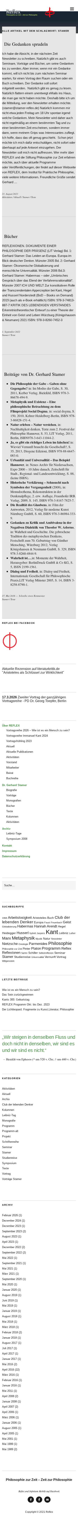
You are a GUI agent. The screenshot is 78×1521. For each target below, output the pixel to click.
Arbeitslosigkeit (20, 918)
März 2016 (8, 1374)
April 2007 (8, 1406)
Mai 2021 (7, 1268)
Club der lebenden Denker (17, 1104)
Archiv (6, 1099)
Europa (38, 922)
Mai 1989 (7, 1449)
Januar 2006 (9, 1422)
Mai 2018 (7, 1321)
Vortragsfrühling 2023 (19, 741)
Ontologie (23, 944)
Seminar (59, 952)
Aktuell (17, 197)
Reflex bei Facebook (31, 1502)
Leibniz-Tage (13, 833)
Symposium (9, 1163)
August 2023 (9, 1236)
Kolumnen (12, 816)
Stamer (26, 197)
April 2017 (8, 1353)
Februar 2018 (10, 1332)
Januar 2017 (9, 1358)
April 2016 (8, 1369)
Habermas (25, 926)
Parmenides (38, 944)
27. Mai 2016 (8, 595)
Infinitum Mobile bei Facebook (39, 1502)
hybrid (33, 933)
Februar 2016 (10, 1380)
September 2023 (12, 1231)
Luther (72, 933)
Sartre (24, 953)
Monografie (8, 1120)
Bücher (10, 236)
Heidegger (9, 933)
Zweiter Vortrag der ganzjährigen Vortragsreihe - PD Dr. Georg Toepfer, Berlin (34, 699)
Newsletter (56, 939)
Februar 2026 (10, 1215)
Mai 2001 (7, 1438)
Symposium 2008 (16, 838)
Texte (33, 197)
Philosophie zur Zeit (12, 949)
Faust (47, 922)
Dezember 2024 (11, 1220)
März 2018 (8, 1327)
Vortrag (61, 956)
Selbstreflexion (46, 953)
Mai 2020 (7, 1284)
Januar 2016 (9, 1385)
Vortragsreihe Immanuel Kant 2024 (27, 735)
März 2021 (8, 1273)
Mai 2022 (7, 1257)
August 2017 (9, 1342)
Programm (51, 948)
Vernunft (50, 956)
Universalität (37, 957)
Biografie (11, 790)
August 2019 (9, 1295)
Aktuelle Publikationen (19, 751)
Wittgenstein (8, 961)
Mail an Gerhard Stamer (47, 1502)
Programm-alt (10, 1131)
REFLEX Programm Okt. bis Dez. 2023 (26, 1004)
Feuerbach (56, 922)
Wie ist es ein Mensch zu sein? (21, 989)
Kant (52, 931)
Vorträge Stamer (12, 1179)
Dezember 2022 (11, 1247)
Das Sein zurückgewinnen (17, 994)
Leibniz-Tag (9, 1115)
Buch (50, 917)
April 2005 (8, 1433)
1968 (4, 918)
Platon (36, 948)
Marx (6, 938)
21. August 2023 (10, 193)
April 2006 (8, 1412)
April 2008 (8, 1396)
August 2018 (9, 1316)
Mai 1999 (7, 1443)
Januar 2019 (9, 1311)
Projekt (6, 1136)
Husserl (23, 933)
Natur (46, 938)
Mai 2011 (7, 1390)
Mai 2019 (7, 1305)
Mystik (39, 939)
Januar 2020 (9, 1289)
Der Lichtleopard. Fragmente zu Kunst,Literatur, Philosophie (38, 1009)
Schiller (33, 952)
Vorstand (11, 762)
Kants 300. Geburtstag (15, 999)
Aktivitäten (7, 197)
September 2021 (12, 1263)
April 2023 (8, 1241)
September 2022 (12, 1252)
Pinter (26, 948)
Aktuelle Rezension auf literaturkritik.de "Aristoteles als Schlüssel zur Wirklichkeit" (33, 670)
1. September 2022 (11, 331)
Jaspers (41, 933)
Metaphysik (23, 938)
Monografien (13, 800)
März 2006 (8, 1417)
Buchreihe (12, 778)
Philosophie (60, 943)
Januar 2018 (9, 1337)
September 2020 (12, 1279)
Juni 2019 (8, 1300)
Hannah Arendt (45, 926)
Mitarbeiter (12, 767)
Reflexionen (11, 953)
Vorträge (11, 795)
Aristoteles (39, 917)
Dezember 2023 (11, 1226)
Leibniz (63, 933)
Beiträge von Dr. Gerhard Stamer (34, 374)
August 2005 (9, 1428)
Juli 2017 (7, 1348)
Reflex (66, 948)
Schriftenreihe (10, 1141)
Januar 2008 (9, 1401)
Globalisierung (9, 926)
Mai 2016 (7, 1364)
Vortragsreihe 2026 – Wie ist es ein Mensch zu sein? (38, 730)
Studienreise (22, 956)
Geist (67, 922)
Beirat (9, 772)
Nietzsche (10, 944)
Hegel (62, 926)
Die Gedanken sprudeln (26, 44)
